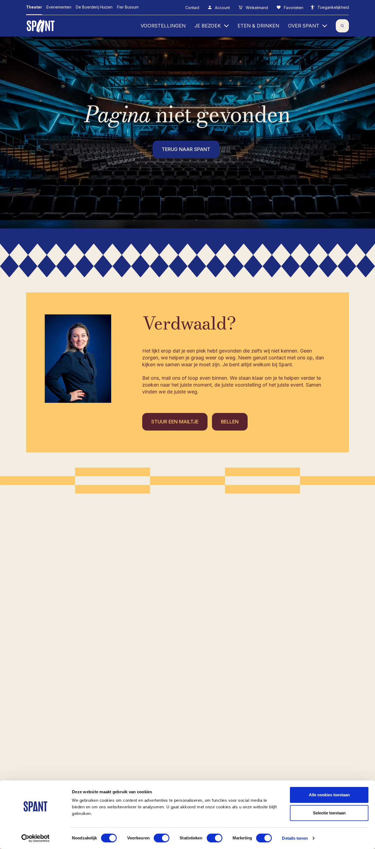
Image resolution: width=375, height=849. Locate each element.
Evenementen (58, 7)
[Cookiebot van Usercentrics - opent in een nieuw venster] (36, 838)
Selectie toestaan (329, 813)
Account (222, 7)
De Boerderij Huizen (94, 7)
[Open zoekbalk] (342, 25)
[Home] (41, 25)
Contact (192, 7)
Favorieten (293, 7)
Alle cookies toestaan (329, 794)
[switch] (161, 838)
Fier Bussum (128, 7)
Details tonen (294, 838)
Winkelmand (256, 7)
